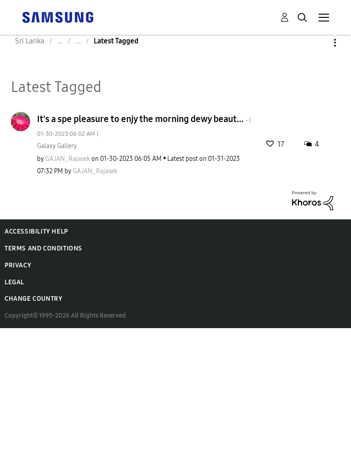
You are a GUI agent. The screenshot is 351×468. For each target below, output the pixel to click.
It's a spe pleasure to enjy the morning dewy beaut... (144, 125)
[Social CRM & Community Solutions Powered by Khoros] (312, 200)
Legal (14, 282)
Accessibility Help (36, 231)
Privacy (18, 265)
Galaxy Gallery (57, 146)
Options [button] (319, 43)
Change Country (33, 299)
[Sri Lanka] (57, 16)
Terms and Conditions (43, 248)
